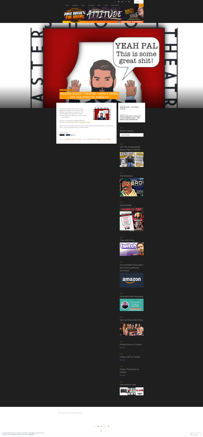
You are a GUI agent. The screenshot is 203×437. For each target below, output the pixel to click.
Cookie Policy (31, 434)
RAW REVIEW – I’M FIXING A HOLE (129, 107)
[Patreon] (115, 2)
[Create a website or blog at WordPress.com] (101, 430)
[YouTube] (118, 2)
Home (67, 5)
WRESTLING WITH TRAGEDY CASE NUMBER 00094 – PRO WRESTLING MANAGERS (130, 117)
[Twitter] (122, 2)
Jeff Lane (78, 139)
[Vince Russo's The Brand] (101, 15)
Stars (106, 5)
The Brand (91, 5)
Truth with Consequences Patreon (82, 122)
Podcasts (75, 5)
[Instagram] (129, 2)
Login (83, 5)
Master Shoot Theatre (94, 139)
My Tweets (122, 347)
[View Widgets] (141, 5)
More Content (115, 5)
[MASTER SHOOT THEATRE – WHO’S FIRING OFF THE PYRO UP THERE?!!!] (101, 65)
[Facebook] (125, 2)
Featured (108, 139)
